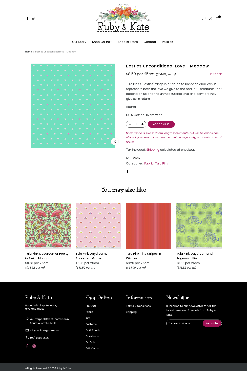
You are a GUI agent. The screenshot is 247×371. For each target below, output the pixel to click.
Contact (150, 42)
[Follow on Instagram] (33, 18)
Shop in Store (128, 42)
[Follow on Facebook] (27, 18)
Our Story (79, 42)
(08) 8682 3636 (39, 338)
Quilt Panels (93, 330)
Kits (88, 318)
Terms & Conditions (138, 306)
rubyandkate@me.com (44, 330)
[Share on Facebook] (127, 171)
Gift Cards (92, 348)
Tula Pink (161, 163)
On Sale (90, 342)
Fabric (149, 163)
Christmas (92, 336)
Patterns (91, 324)
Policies (167, 42)
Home (28, 51)
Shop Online (101, 42)
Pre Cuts (91, 306)
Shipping (152, 149)
